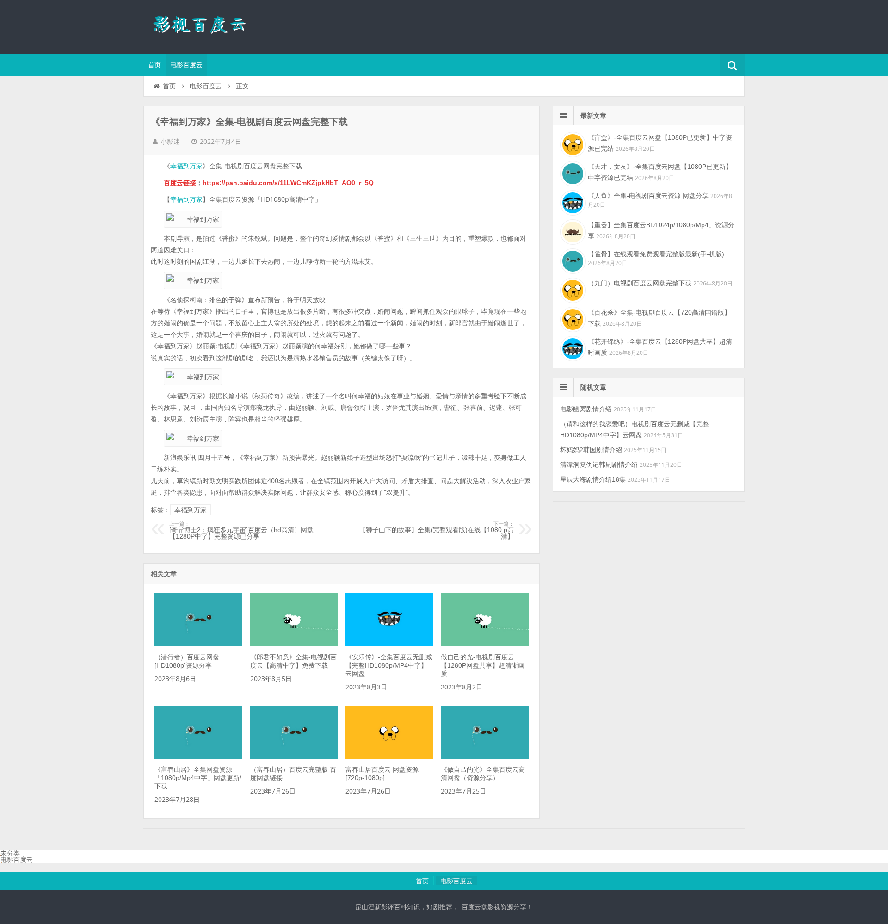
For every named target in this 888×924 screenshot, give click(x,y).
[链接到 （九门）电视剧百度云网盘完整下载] (571, 289)
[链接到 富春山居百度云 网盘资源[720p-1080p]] (389, 756)
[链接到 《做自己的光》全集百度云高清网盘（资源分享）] (485, 756)
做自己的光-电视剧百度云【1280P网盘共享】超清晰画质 (482, 665)
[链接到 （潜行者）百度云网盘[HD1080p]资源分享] (198, 644)
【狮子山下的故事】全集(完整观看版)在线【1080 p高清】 (436, 530)
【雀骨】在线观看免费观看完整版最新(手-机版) (656, 254)
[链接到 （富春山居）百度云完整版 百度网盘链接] (294, 756)
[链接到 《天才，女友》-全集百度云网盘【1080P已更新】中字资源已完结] (571, 172)
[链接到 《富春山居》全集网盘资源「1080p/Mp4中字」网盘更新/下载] (198, 756)
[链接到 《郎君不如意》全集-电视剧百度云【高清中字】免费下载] (294, 644)
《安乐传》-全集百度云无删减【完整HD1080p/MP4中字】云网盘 (388, 665)
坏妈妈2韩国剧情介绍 (591, 449)
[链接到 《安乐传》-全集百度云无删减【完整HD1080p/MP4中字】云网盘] (389, 644)
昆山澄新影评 (203, 25)
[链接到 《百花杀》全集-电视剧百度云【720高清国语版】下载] (571, 318)
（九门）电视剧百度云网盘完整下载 (639, 283)
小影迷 (170, 141)
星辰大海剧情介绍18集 (593, 479)
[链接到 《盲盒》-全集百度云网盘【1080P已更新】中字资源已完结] (571, 143)
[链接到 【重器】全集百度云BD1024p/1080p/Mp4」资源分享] (571, 230)
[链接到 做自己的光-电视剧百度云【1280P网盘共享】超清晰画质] (485, 644)
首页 (154, 64)
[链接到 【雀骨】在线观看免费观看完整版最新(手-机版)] (571, 260)
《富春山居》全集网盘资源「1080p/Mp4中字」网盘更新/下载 (197, 778)
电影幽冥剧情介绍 (586, 409)
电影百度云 (186, 64)
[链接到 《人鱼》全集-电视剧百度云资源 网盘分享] (571, 201)
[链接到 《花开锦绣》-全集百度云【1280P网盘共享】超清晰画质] (571, 347)
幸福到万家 (186, 166)
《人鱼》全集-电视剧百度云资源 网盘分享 (648, 195)
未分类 (10, 853)
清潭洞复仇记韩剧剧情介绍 (599, 464)
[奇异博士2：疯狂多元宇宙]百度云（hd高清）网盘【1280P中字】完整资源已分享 (241, 530)
